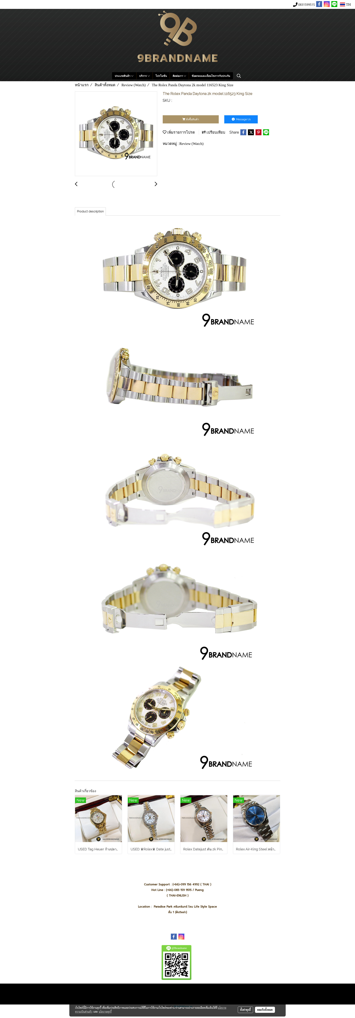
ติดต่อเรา (178, 76)
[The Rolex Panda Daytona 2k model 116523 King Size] (116, 134)
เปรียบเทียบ (215, 132)
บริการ (143, 76)
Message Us (243, 119)
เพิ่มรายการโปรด (180, 132)
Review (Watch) (191, 144)
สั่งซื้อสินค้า (192, 119)
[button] (239, 75)
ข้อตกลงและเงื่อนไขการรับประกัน (211, 76)
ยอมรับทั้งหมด (265, 1009)
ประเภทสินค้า (123, 76)
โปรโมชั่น (161, 76)
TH (348, 4)
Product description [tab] (90, 211)
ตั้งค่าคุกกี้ (245, 1009)
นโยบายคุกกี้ (105, 1011)
